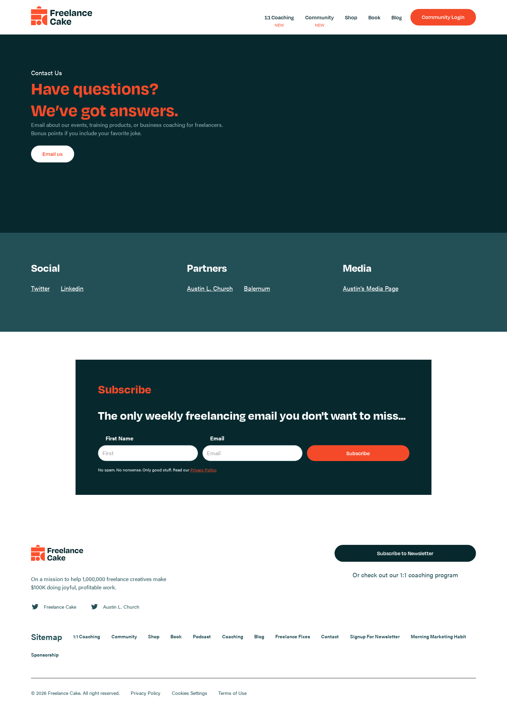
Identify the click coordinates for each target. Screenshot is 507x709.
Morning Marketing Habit (438, 636)
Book (374, 17)
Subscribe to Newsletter (405, 553)
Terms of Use (232, 692)
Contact (330, 636)
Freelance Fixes (292, 636)
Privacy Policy (145, 692)
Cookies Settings (189, 692)
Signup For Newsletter (375, 636)
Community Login (443, 17)
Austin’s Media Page (370, 287)
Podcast (202, 636)
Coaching (232, 636)
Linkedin (72, 287)
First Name (119, 438)
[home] (61, 17)
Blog (396, 17)
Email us (52, 154)
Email (217, 438)
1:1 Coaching (279, 17)
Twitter (40, 287)
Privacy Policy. (203, 470)
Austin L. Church (210, 287)
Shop (351, 17)
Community (319, 17)
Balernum (257, 287)
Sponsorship (45, 654)
